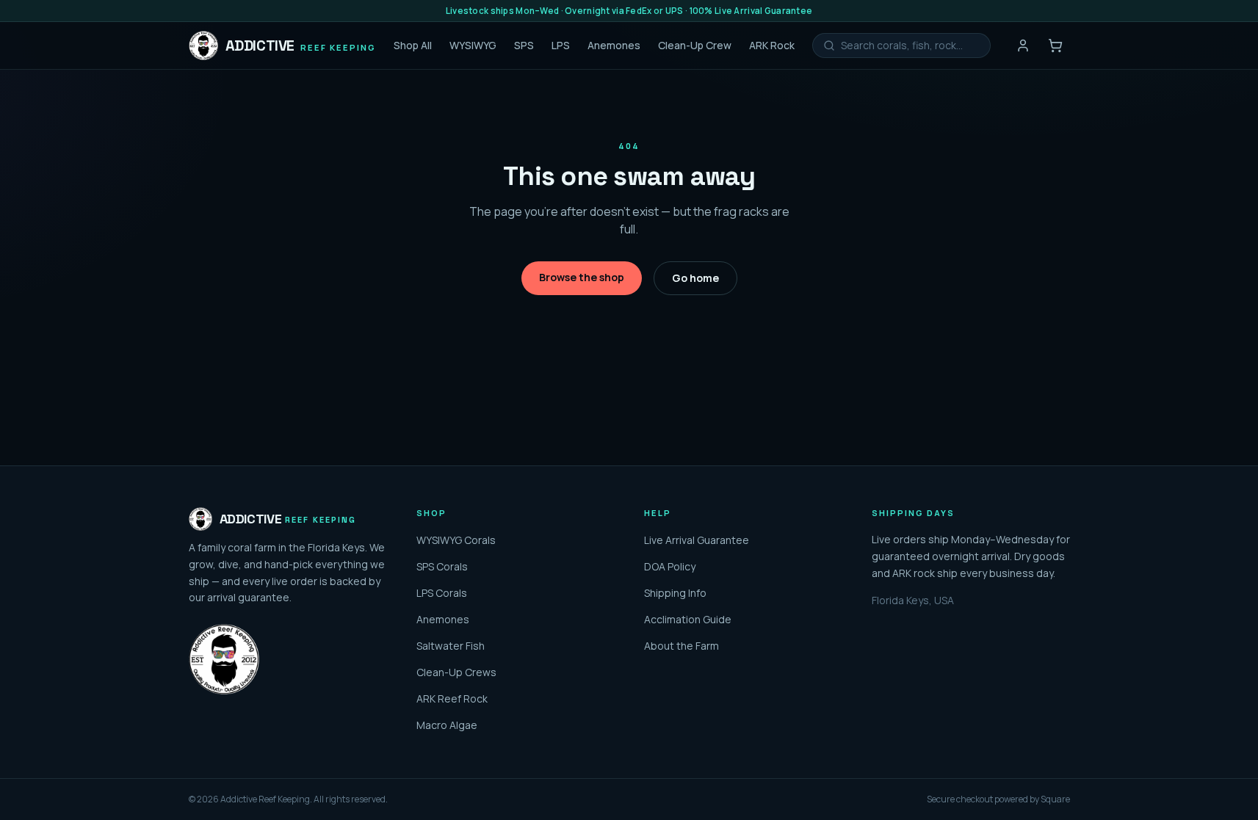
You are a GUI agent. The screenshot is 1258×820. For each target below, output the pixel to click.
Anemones (614, 45)
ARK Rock (772, 45)
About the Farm (681, 646)
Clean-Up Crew (694, 45)
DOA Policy (669, 566)
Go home (695, 278)
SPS (524, 45)
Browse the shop (581, 277)
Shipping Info (675, 593)
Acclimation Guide (687, 619)
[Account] (1023, 45)
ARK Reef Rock (452, 698)
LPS (561, 45)
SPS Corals (442, 566)
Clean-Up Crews (456, 672)
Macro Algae (446, 725)
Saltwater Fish (450, 646)
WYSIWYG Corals (456, 540)
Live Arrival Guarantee (696, 540)
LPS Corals (441, 593)
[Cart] (1055, 45)
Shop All (413, 45)
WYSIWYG (472, 45)
